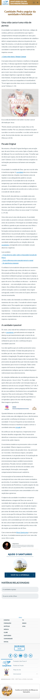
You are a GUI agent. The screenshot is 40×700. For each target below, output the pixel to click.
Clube (6, 632)
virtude (18, 427)
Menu (34, 2)
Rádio (24, 623)
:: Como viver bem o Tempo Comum (14, 57)
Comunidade (8, 638)
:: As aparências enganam (10, 263)
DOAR (19, 648)
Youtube (20, 656)
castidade (19, 172)
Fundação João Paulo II (20, 661)
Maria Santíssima (22, 532)
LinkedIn (30, 656)
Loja (23, 626)
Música (6, 629)
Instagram (25, 656)
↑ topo (20, 617)
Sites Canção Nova (37, 2)
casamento (5, 245)
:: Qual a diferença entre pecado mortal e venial (17, 260)
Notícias (7, 626)
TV (23, 620)
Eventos (7, 620)
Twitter (15, 656)
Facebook (10, 656)
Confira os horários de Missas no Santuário (26, 691)
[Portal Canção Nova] (5, 2)
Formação (7, 623)
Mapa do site (17, 670)
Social (6, 641)
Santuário (7, 635)
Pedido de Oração (18, 665)
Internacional (17, 674)
